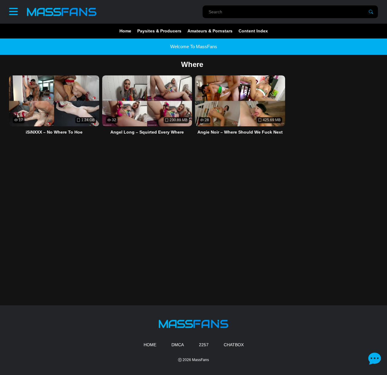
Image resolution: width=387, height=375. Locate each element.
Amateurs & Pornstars (210, 30)
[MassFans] (61, 11)
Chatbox (234, 344)
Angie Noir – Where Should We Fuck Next (240, 132)
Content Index (253, 30)
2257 (204, 344)
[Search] (371, 11)
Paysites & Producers (159, 30)
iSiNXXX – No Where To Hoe (54, 132)
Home (125, 30)
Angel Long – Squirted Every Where (147, 132)
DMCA (177, 344)
